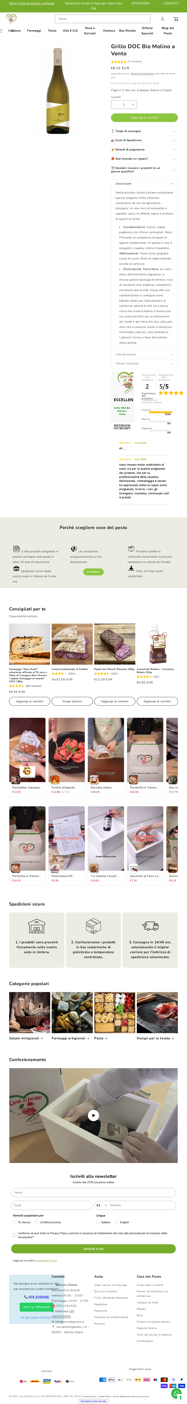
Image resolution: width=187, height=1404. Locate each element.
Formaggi (34, 31)
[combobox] (102, 19)
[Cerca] (146, 19)
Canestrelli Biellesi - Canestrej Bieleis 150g (155, 671)
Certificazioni (145, 1341)
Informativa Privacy (46, 1260)
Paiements (100, 1311)
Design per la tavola (153, 1038)
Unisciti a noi (93, 1249)
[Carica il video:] (93, 1115)
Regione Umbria (147, 1328)
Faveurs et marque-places (153, 1321)
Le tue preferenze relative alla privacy (131, 1396)
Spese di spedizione (142, 73)
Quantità (116, 97)
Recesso (99, 1323)
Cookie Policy (104, 1396)
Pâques (141, 1309)
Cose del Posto (25, 1396)
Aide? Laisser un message (110, 1285)
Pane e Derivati (90, 30)
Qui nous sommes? (106, 1291)
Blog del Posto (168, 30)
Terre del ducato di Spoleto (154, 1334)
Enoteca (109, 31)
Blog (139, 1315)
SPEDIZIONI (140, 3)
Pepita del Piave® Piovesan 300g (114, 669)
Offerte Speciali (147, 30)
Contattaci (93, 571)
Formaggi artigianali (68, 1038)
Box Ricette (127, 31)
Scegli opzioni (72, 701)
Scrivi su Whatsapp (36, 1307)
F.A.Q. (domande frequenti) (111, 1298)
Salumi (16, 31)
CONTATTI (171, 3)
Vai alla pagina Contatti (35, 1317)
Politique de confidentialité (111, 1317)
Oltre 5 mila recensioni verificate (31, 3)
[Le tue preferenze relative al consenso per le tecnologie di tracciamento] (180, 1397)
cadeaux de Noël (147, 1302)
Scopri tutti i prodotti (150, 1285)
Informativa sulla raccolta (93, 1401)
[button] (154, 19)
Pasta (52, 31)
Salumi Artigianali (24, 1038)
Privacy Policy (89, 1396)
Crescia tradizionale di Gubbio (70, 669)
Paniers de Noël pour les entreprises (152, 1294)
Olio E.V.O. (70, 31)
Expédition (100, 1304)
